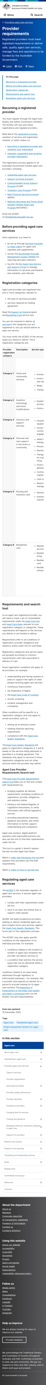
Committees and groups (14, 1175)
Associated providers (15, 1086)
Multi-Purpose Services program (23, 194)
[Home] (23, 6)
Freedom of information (13, 1223)
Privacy (5, 1259)
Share (31, 66)
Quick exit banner (10, 1262)
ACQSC (9, 890)
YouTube (6, 1309)
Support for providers (15, 1135)
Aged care (8, 1022)
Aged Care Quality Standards (20, 745)
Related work (9, 1169)
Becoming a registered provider (21, 82)
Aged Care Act (32, 621)
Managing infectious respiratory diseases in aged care (23, 1127)
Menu (10, 15)
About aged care (11, 1052)
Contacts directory (11, 1230)
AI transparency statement (15, 1219)
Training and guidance (15, 1119)
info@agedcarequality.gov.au (19, 217)
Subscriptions (8, 1270)
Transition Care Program (19, 190)
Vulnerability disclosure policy (16, 1273)
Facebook (7, 1298)
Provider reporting (14, 1099)
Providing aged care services (19, 22)
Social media (8, 1266)
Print (20, 66)
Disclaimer (7, 1255)
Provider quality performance (18, 1092)
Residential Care (14, 315)
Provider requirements (15, 1079)
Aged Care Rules (15, 624)
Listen (9, 66)
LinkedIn (6, 1302)
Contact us (7, 1227)
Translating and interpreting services (19, 1155)
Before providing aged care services (23, 86)
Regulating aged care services (20, 98)
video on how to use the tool (25, 870)
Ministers (6, 1212)
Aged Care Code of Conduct (25, 695)
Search (38, 15)
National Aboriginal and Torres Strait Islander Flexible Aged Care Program (25, 204)
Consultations (9, 1295)
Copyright (7, 1252)
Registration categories (17, 90)
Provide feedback (14, 1340)
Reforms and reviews (13, 1142)
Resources (8, 1182)
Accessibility (8, 1248)
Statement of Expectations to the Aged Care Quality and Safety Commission (21, 990)
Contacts (8, 1189)
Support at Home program (20, 179)
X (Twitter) (7, 1305)
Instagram (7, 1313)
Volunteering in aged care (15, 1059)
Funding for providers (15, 1106)
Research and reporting (14, 1148)
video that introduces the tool (25, 857)
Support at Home (19, 312)
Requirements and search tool (20, 94)
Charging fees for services (17, 1112)
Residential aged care (27, 1022)
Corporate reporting (12, 1216)
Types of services (13, 1072)
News (6, 1162)
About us (6, 1209)
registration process (27, 134)
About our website (11, 1245)
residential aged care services (21, 175)
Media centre (8, 1288)
